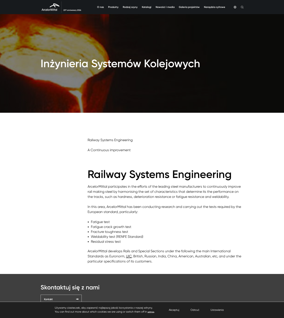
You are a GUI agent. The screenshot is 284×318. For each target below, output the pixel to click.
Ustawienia (217, 309)
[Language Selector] (232, 7)
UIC (129, 256)
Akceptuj (174, 309)
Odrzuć (194, 309)
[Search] (239, 7)
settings (151, 312)
